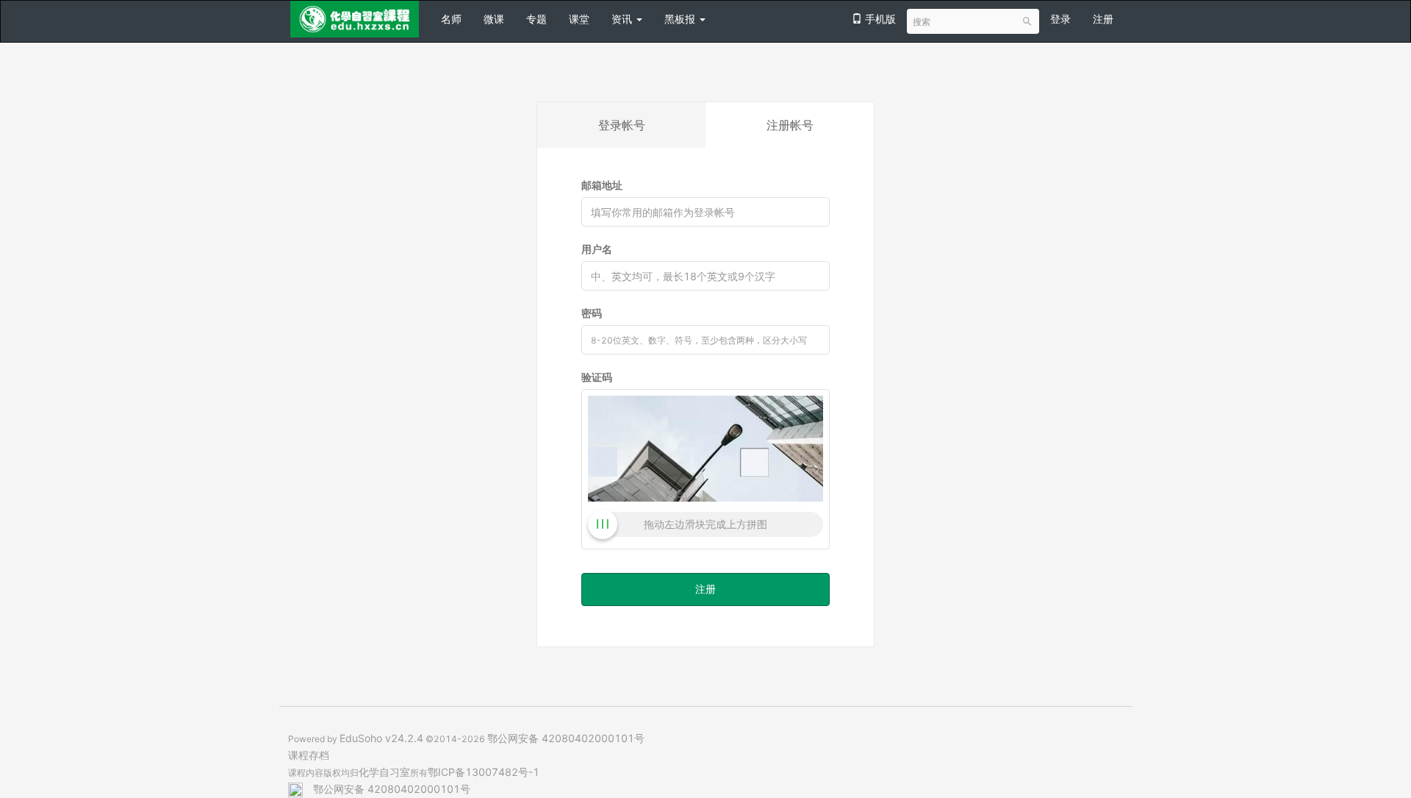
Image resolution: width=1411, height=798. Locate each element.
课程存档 (308, 755)
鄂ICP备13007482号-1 (483, 772)
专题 (536, 19)
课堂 (579, 19)
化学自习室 (384, 772)
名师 (451, 19)
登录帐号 (621, 125)
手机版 (879, 19)
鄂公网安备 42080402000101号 (566, 738)
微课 (494, 19)
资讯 (623, 19)
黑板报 (681, 19)
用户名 (596, 249)
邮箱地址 (601, 185)
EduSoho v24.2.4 (381, 738)
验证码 (596, 377)
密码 (591, 313)
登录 (1060, 19)
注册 (1103, 19)
